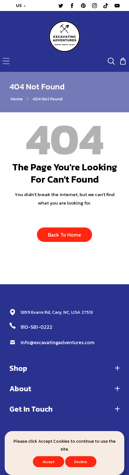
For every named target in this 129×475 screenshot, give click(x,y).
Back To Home (64, 234)
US (19, 5)
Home (17, 99)
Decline (80, 462)
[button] (6, 61)
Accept (48, 462)
